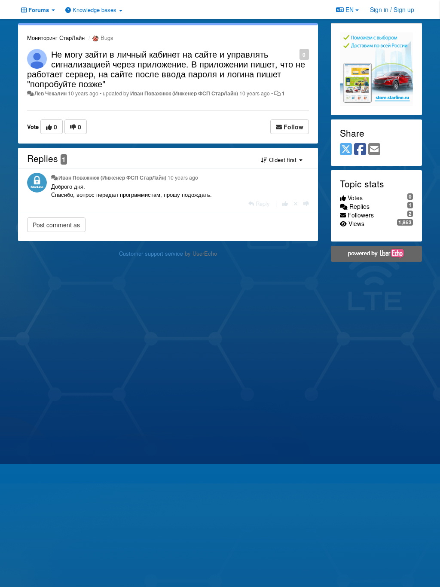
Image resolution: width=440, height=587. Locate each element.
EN (349, 9)
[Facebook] (360, 149)
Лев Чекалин (50, 93)
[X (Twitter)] (346, 149)
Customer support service (151, 253)
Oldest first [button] (282, 160)
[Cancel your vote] (295, 203)
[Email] (374, 149)
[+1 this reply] (285, 203)
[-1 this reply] (306, 203)
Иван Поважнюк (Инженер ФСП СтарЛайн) (184, 93)
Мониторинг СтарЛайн (56, 38)
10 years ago (183, 177)
